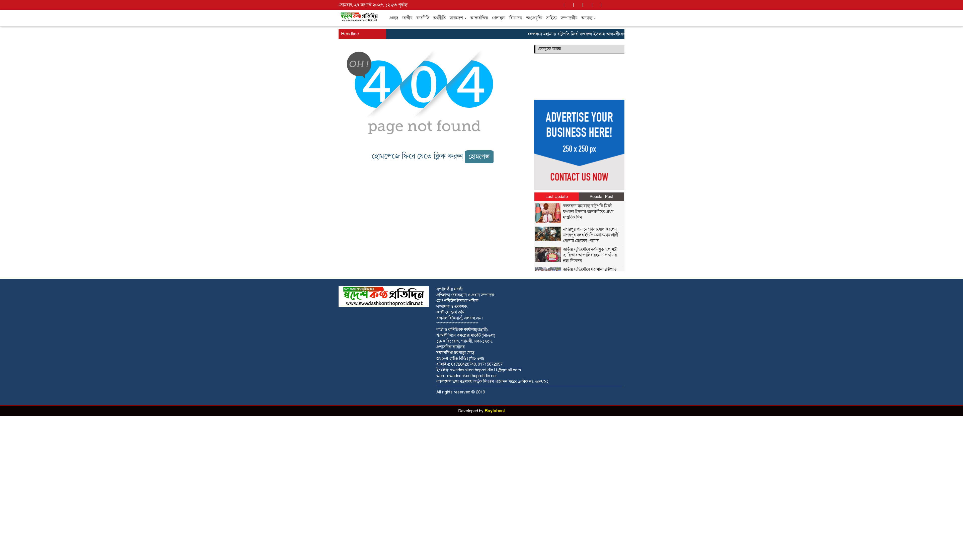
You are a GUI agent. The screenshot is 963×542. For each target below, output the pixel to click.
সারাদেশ (457, 18)
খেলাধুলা (498, 18)
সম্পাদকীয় (569, 18)
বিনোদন (515, 18)
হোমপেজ (479, 157)
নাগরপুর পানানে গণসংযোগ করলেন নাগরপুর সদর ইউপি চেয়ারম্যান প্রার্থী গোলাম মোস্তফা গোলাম (590, 235)
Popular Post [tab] (601, 196)
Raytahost (495, 411)
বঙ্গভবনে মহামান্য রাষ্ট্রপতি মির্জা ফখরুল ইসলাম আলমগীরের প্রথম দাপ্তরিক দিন (580, 34)
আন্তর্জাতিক (479, 18)
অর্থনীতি (439, 18)
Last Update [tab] (556, 196)
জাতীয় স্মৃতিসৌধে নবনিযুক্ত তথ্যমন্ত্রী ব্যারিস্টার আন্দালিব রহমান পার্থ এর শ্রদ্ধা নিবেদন (590, 255)
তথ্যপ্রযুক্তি (534, 18)
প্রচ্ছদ (393, 18)
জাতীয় (407, 18)
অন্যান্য (587, 18)
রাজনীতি (422, 18)
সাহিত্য (551, 18)
